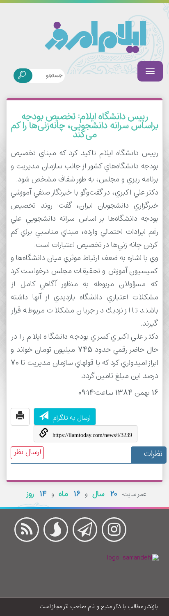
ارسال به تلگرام (72, 418)
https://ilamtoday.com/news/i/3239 (92, 435)
